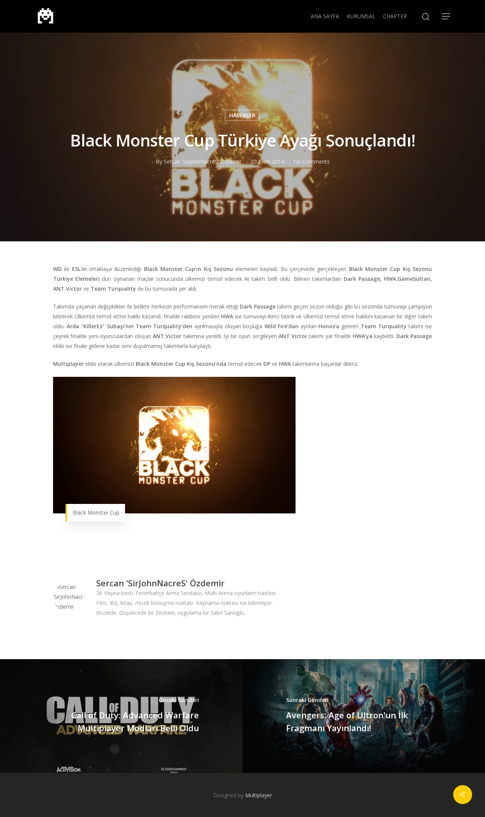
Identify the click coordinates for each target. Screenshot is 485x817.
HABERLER (242, 115)
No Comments (311, 161)
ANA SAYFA (325, 16)
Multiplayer (258, 795)
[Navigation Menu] (446, 16)
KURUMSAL (361, 16)
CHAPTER (395, 16)
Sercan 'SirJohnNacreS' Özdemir (202, 161)
